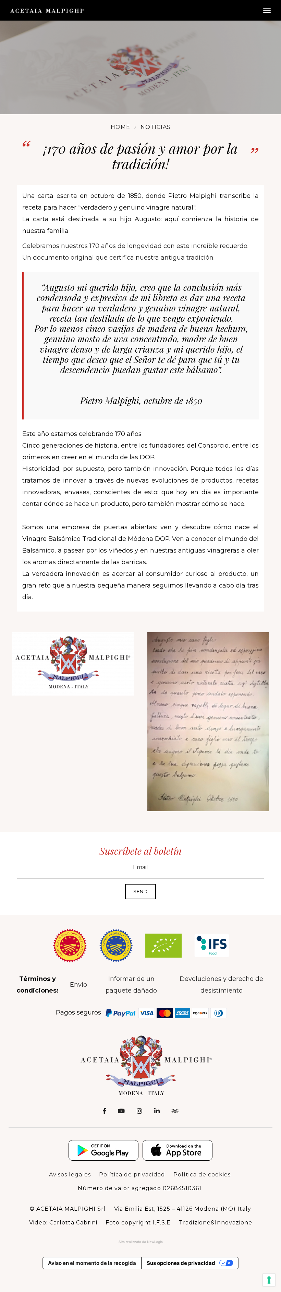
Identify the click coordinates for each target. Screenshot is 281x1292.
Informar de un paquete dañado (131, 984)
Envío (78, 984)
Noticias (155, 127)
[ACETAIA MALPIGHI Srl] (47, 10)
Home (120, 127)
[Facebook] (104, 1111)
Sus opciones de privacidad (181, 1263)
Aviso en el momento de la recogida (92, 1263)
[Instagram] (139, 1111)
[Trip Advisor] (175, 1111)
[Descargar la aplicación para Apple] (177, 1150)
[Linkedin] (157, 1111)
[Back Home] (141, 1065)
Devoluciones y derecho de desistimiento (221, 984)
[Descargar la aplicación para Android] (103, 1150)
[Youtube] (121, 1111)
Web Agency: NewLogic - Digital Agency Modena (141, 1242)
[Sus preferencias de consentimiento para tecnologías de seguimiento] (269, 1280)
